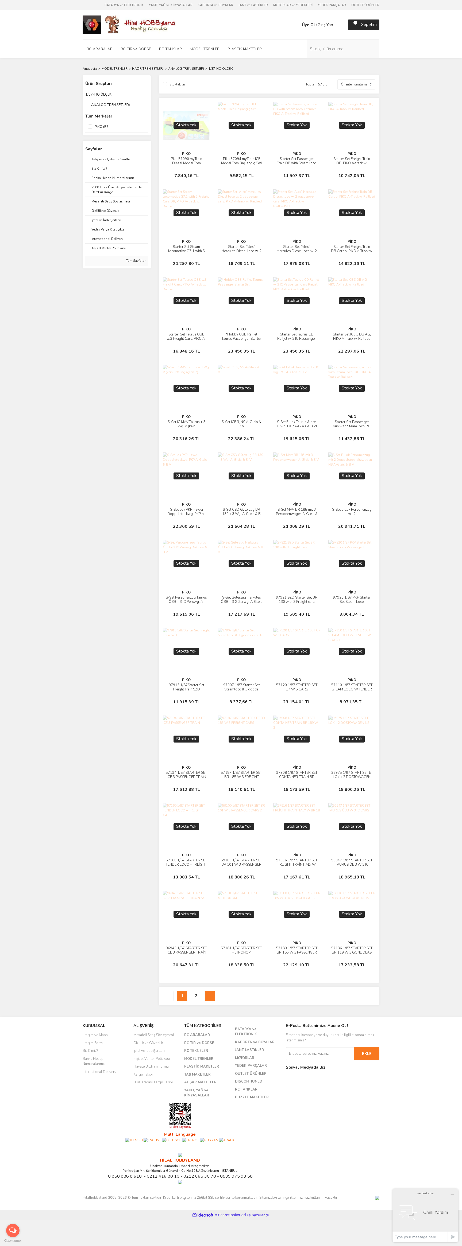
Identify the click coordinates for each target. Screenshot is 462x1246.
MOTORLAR (244, 1058)
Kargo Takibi (143, 1074)
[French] (190, 1140)
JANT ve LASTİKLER (253, 5)
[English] (152, 1140)
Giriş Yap (325, 25)
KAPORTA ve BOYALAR (215, 5)
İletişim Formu (94, 1043)
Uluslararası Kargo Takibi (153, 1082)
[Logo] (129, 24)
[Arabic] (227, 1140)
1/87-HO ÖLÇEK (221, 69)
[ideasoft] (203, 1215)
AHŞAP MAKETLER (200, 1082)
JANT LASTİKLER (249, 1050)
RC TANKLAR (246, 1089)
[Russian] (209, 1140)
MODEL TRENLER (198, 1058)
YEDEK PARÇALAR (332, 5)
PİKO (186, 153)
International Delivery (99, 1071)
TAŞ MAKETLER (197, 1074)
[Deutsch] (171, 1140)
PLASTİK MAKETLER (201, 1066)
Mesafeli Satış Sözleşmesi (153, 1035)
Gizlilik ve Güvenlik (148, 1043)
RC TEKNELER (196, 1050)
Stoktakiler (177, 84)
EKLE (367, 1053)
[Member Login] (296, 25)
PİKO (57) (102, 126)
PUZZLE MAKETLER (252, 1097)
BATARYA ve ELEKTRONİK (124, 5)
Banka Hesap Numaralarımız (94, 1061)
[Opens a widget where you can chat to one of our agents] (425, 1215)
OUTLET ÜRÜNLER (365, 5)
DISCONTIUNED (248, 1081)
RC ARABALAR (197, 1035)
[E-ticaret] (230, 1215)
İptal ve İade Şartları (149, 1050)
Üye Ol (308, 25)
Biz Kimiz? (90, 1050)
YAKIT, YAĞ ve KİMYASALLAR (170, 5)
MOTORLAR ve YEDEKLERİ (293, 5)
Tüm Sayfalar (135, 261)
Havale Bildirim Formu (151, 1066)
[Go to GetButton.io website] (12, 1240)
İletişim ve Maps (95, 1035)
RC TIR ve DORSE (199, 1043)
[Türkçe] (134, 1140)
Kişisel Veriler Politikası (151, 1058)
